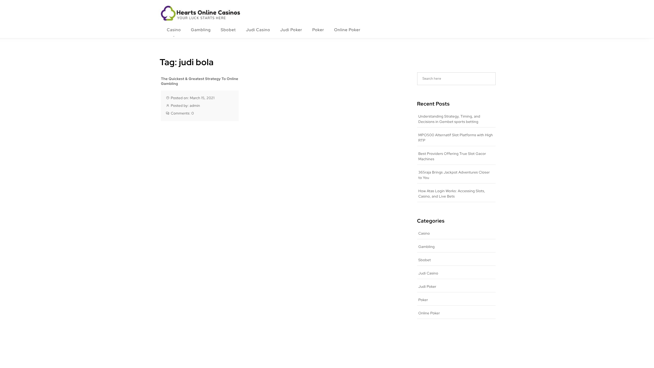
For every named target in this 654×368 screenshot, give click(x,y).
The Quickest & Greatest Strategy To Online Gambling (199, 81)
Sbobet (228, 29)
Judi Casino (258, 29)
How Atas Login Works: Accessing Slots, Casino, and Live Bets (451, 194)
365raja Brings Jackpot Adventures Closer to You (454, 175)
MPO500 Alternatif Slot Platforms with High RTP (455, 138)
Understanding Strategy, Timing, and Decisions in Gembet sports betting (449, 119)
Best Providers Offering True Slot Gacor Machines (452, 157)
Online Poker (347, 29)
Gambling (201, 29)
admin (195, 105)
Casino (174, 29)
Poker (318, 29)
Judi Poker (291, 29)
